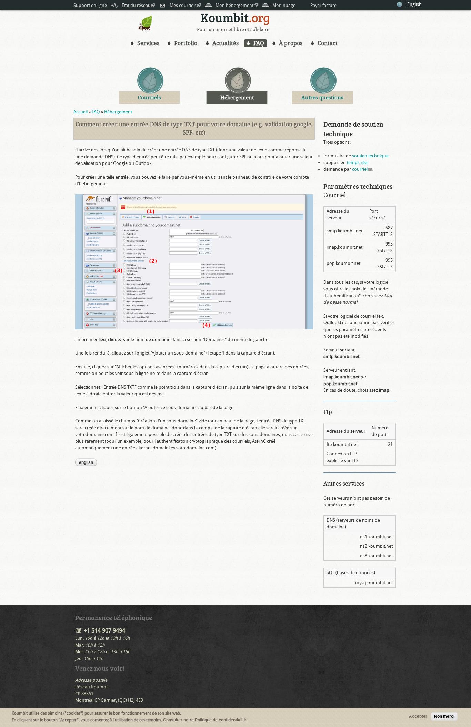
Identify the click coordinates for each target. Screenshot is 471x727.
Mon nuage (283, 5)
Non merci (444, 716)
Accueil (80, 111)
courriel (362, 169)
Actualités (225, 43)
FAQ (258, 43)
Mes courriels (185, 5)
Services (148, 43)
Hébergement (118, 111)
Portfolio (185, 43)
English (414, 4)
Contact (328, 43)
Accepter (418, 716)
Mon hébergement (237, 5)
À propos (290, 43)
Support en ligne (90, 5)
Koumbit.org (235, 20)
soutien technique (370, 155)
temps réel (357, 162)
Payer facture (323, 5)
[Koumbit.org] (146, 29)
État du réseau (138, 5)
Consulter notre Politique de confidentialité (204, 720)
